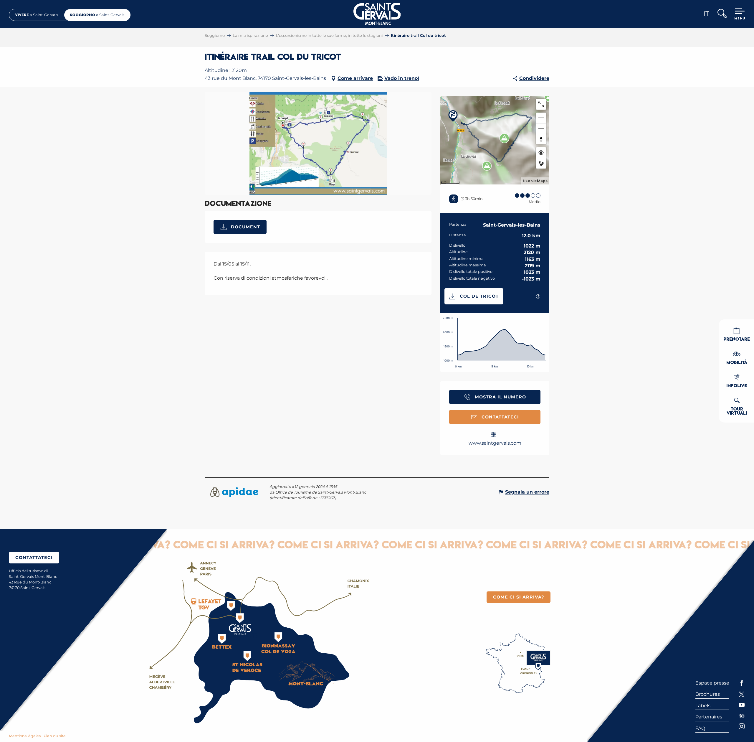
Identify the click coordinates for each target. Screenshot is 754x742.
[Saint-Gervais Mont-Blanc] (377, 14)
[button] (721, 14)
